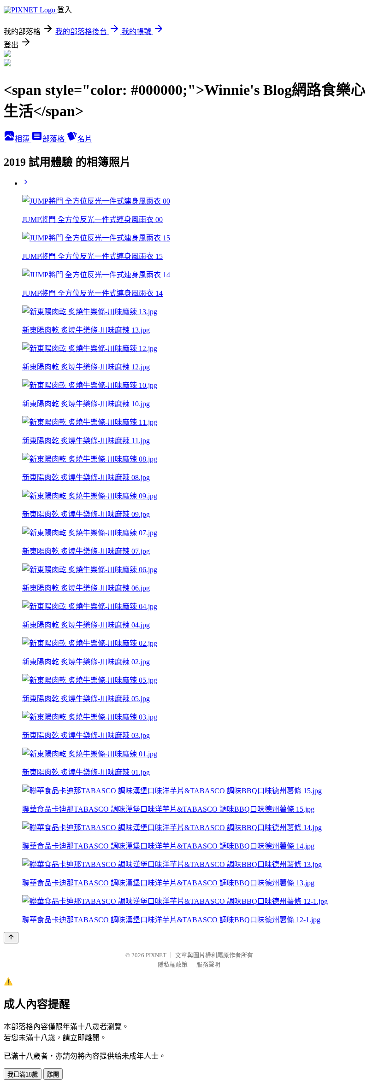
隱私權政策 (173, 964)
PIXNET (156, 955)
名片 (84, 139)
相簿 (23, 139)
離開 (53, 1074)
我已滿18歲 (22, 1074)
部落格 (54, 139)
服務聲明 (208, 964)
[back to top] (11, 937)
